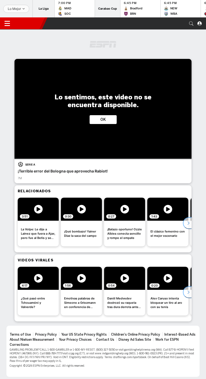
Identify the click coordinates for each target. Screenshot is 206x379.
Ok (103, 119)
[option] (38, 222)
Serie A (30, 164)
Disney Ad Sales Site (135, 340)
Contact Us (105, 340)
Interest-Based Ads (180, 334)
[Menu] (7, 23)
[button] (191, 23)
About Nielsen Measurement (32, 340)
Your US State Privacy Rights (84, 334)
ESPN (28, 23)
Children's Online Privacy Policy (135, 334)
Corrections (19, 345)
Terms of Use (20, 334)
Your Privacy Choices (75, 340)
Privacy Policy (46, 334)
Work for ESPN (167, 340)
